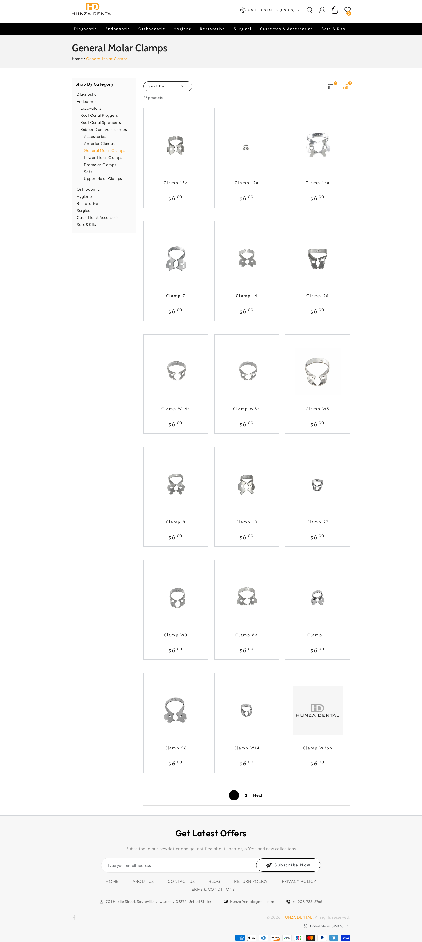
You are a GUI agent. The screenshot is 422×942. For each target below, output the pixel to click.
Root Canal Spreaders (100, 122)
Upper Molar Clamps (103, 178)
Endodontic (87, 101)
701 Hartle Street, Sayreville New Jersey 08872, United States (159, 901)
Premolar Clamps (100, 164)
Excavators (90, 108)
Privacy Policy (299, 881)
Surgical (84, 210)
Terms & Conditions (212, 889)
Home (77, 58)
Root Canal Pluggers (99, 115)
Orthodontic (88, 189)
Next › (259, 795)
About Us (143, 881)
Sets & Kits (86, 224)
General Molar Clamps (104, 150)
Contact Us (181, 881)
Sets (88, 171)
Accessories (95, 136)
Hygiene (84, 196)
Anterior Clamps (99, 143)
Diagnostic (86, 94)
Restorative (87, 203)
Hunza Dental (298, 917)
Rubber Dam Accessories (103, 129)
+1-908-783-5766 (307, 901)
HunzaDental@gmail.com (252, 901)
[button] (309, 10)
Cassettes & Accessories (99, 217)
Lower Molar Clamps (103, 157)
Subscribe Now (292, 864)
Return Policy (251, 881)
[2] (331, 86)
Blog (214, 881)
